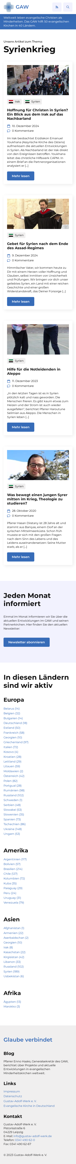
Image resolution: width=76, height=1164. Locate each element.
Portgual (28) (13, 785)
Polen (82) (10, 781)
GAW (22, 7)
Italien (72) (11, 747)
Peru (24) (10, 893)
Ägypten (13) (12, 1001)
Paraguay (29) (13, 888)
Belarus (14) (12, 708)
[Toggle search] (67, 7)
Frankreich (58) (14, 732)
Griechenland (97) (16, 742)
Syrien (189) (11, 971)
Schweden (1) (13, 800)
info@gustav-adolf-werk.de (32, 1136)
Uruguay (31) (12, 898)
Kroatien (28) (12, 756)
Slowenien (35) (14, 814)
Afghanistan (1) (14, 928)
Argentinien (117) (15, 859)
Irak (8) (8, 947)
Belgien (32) (12, 713)
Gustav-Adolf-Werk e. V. (20, 1101)
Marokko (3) (12, 1006)
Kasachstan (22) (14, 952)
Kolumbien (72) (14, 878)
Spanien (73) (12, 819)
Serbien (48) (12, 805)
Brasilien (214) (13, 869)
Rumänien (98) (14, 790)
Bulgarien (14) (13, 718)
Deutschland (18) (15, 723)
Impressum (12, 1091)
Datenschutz (13, 1096)
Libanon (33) (12, 962)
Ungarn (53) (12, 833)
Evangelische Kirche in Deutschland (29, 1106)
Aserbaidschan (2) (16, 937)
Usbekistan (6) (14, 976)
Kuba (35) (10, 883)
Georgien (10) (13, 737)
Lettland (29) (12, 761)
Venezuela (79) (14, 902)
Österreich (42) (14, 776)
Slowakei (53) (13, 809)
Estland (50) (12, 727)
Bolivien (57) (12, 864)
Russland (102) (14, 795)
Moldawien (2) (13, 771)
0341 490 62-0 (25, 1140)
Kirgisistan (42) (14, 957)
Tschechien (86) (15, 824)
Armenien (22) (13, 933)
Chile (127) (10, 873)
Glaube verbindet (28, 1039)
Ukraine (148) (13, 829)
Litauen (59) (12, 766)
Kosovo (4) (11, 752)
